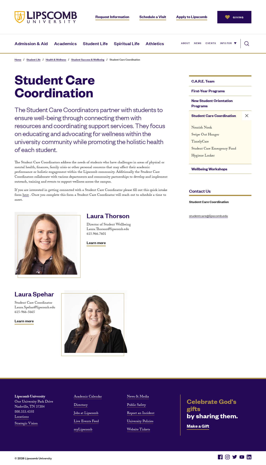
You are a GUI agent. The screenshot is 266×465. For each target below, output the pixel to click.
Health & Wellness (56, 59)
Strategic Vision (26, 423)
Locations (22, 417)
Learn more (96, 242)
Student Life (95, 43)
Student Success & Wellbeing (87, 59)
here (26, 195)
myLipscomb (83, 429)
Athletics (155, 43)
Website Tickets (138, 429)
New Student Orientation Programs (212, 103)
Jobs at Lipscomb (86, 413)
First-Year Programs (208, 90)
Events (211, 42)
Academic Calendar (88, 397)
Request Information (112, 16)
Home (18, 59)
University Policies (140, 421)
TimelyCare (200, 142)
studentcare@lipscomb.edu (208, 216)
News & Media (138, 397)
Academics (65, 43)
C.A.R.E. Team (202, 81)
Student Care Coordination (213, 115)
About (185, 42)
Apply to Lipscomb (191, 16)
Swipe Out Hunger (205, 135)
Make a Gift (198, 426)
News (198, 42)
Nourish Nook (201, 128)
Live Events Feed (86, 421)
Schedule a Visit (152, 16)
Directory (81, 405)
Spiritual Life (126, 43)
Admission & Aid (31, 43)
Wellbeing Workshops (209, 168)
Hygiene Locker (203, 156)
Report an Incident (140, 413)
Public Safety (136, 405)
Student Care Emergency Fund (213, 149)
